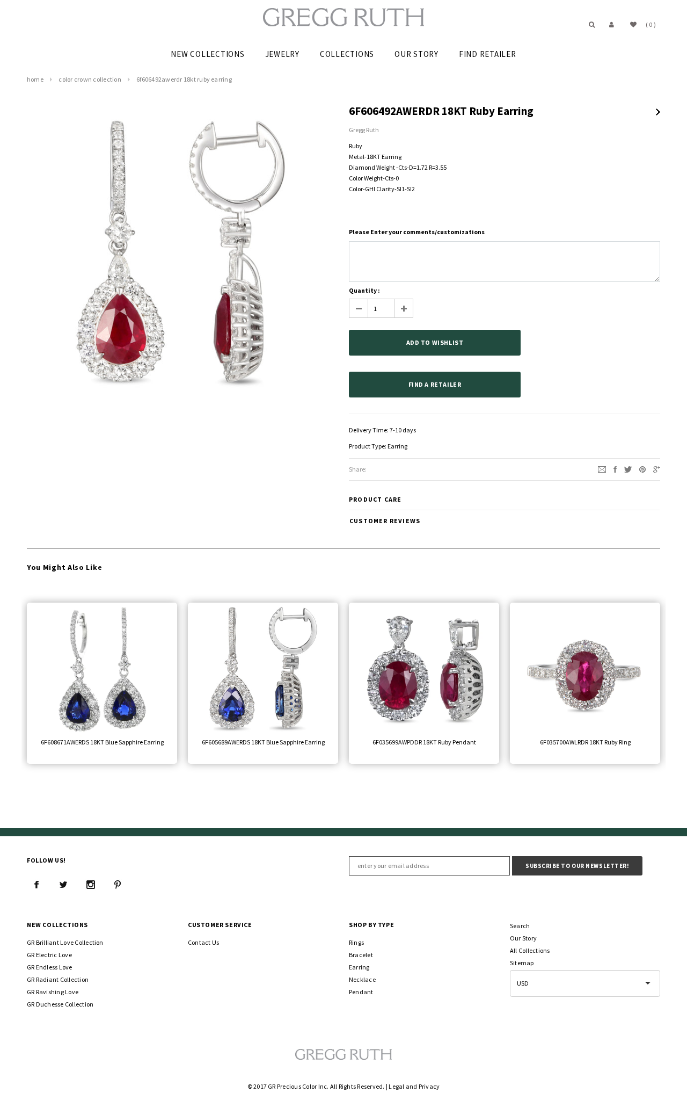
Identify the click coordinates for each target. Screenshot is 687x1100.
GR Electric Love (49, 955)
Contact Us (203, 942)
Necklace (362, 979)
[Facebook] (36, 884)
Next (658, 111)
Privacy (429, 1086)
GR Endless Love (49, 967)
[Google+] (656, 469)
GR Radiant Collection (58, 979)
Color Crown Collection (90, 79)
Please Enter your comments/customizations (417, 232)
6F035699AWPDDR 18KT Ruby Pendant (424, 742)
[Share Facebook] (615, 469)
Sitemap (522, 963)
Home (35, 79)
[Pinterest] (642, 469)
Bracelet (361, 955)
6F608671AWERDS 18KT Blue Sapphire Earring (102, 742)
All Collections (530, 950)
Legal (396, 1086)
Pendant (361, 992)
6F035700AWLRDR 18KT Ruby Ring (585, 742)
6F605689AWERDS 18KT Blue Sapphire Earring (263, 742)
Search (520, 926)
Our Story (523, 938)
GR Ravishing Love (52, 992)
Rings (356, 942)
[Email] (602, 469)
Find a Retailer (435, 384)
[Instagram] (90, 884)
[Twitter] (628, 469)
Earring (397, 446)
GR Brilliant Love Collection (65, 942)
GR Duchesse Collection (60, 1004)
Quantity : (364, 290)
